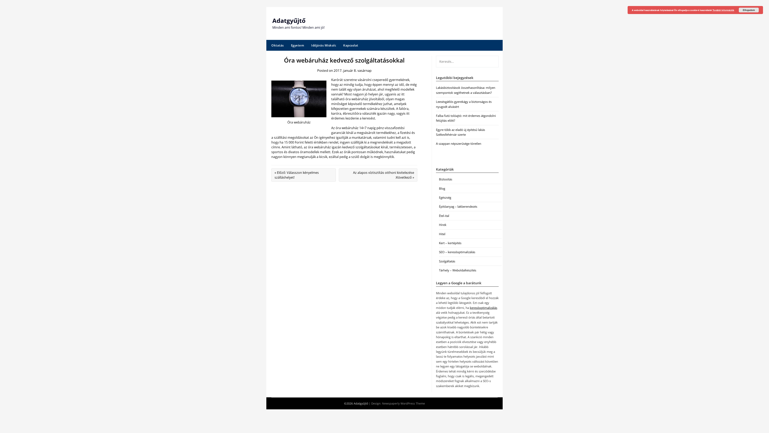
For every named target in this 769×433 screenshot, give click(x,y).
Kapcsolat (350, 45)
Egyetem (297, 45)
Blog (442, 188)
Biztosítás (445, 179)
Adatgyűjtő (289, 20)
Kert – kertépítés (450, 243)
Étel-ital (444, 216)
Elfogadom (749, 10)
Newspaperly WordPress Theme (403, 403)
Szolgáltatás (447, 261)
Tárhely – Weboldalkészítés (457, 270)
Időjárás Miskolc (323, 45)
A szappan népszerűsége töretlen (458, 144)
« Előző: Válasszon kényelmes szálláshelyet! (297, 175)
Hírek (442, 225)
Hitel (442, 234)
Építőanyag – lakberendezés (458, 206)
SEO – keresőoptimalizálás (457, 252)
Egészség (445, 197)
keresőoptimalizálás (483, 308)
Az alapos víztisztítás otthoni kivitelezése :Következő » (383, 175)
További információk (723, 10)
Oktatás (277, 45)
